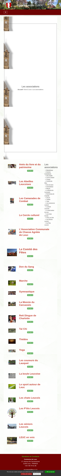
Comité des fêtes (48, 182)
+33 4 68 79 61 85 (30, 465)
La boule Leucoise (47, 207)
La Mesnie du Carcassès (48, 191)
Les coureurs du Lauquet (49, 204)
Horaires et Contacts (30, 456)
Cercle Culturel (49, 177)
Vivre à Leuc (28, 89)
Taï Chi (47, 198)
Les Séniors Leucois (48, 220)
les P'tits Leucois (47, 223)
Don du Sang (48, 185)
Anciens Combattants (47, 172)
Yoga (46, 201)
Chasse (47, 179)
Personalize (37, 474)
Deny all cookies (26, 474)
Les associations (38, 89)
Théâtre (47, 199)
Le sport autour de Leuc (49, 211)
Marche (47, 188)
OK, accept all (50, 471)
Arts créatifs (48, 176)
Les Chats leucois (48, 214)
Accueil (20, 89)
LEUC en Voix (49, 218)
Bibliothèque (48, 170)
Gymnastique (48, 187)
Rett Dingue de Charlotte (49, 194)
